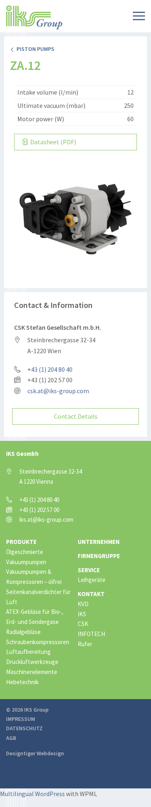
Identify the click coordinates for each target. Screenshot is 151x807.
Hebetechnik (22, 682)
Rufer (85, 644)
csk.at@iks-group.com (58, 391)
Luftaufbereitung (28, 651)
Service (89, 570)
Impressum (20, 719)
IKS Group (34, 17)
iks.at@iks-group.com (46, 519)
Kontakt (91, 594)
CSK (83, 624)
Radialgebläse (23, 632)
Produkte (21, 542)
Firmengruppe (99, 556)
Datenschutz (24, 728)
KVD (83, 604)
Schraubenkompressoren (37, 642)
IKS (82, 614)
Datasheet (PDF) (52, 142)
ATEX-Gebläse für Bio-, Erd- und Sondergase (34, 617)
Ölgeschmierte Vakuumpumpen (26, 557)
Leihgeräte (91, 580)
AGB (11, 738)
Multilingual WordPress (32, 794)
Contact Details (75, 416)
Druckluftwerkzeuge (32, 662)
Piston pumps (34, 49)
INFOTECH (91, 634)
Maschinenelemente (31, 672)
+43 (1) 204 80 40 (49, 369)
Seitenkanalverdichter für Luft (38, 597)
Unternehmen (99, 542)
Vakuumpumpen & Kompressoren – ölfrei (34, 577)
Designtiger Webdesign (35, 753)
